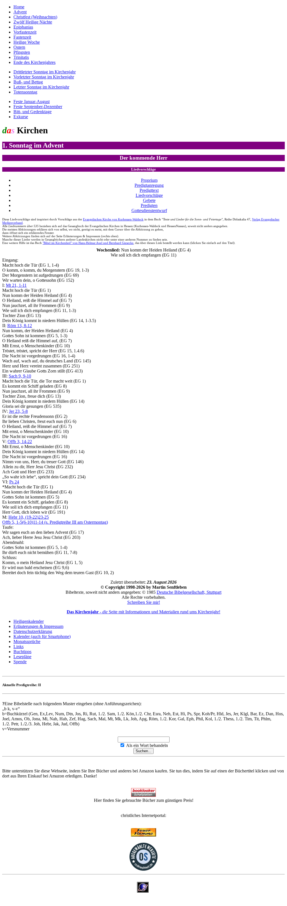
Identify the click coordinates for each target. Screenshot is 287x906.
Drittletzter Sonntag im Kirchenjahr (44, 71)
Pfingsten (21, 52)
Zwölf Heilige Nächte (32, 22)
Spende (20, 661)
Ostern (19, 47)
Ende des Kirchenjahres (34, 62)
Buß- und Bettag (28, 82)
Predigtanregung (149, 185)
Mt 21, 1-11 (16, 285)
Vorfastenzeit (24, 32)
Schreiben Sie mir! (143, 602)
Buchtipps (22, 651)
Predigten (149, 205)
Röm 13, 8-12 (19, 325)
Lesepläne (22, 656)
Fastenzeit (22, 37)
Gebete (149, 200)
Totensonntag (25, 92)
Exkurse (20, 116)
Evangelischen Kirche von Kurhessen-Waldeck (113, 219)
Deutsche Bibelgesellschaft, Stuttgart (189, 592)
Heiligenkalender (28, 621)
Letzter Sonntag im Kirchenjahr (41, 87)
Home (18, 6)
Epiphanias (23, 27)
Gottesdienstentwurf (149, 210)
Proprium (149, 180)
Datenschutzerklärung (32, 631)
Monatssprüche (26, 641)
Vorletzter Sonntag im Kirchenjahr (43, 76)
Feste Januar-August (31, 101)
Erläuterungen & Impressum (38, 626)
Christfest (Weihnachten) (35, 17)
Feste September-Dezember (37, 106)
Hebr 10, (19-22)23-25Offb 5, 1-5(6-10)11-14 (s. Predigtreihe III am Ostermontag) (55, 520)
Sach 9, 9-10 (20, 376)
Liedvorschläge (149, 195)
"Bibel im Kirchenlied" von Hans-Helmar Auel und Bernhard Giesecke (88, 242)
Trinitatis (21, 57)
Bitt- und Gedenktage (32, 111)
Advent (20, 12)
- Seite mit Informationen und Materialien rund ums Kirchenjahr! (143, 611)
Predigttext (149, 190)
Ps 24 (14, 481)
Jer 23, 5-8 (18, 411)
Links (18, 646)
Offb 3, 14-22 (20, 441)
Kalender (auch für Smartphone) (42, 636)
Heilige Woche (26, 42)
